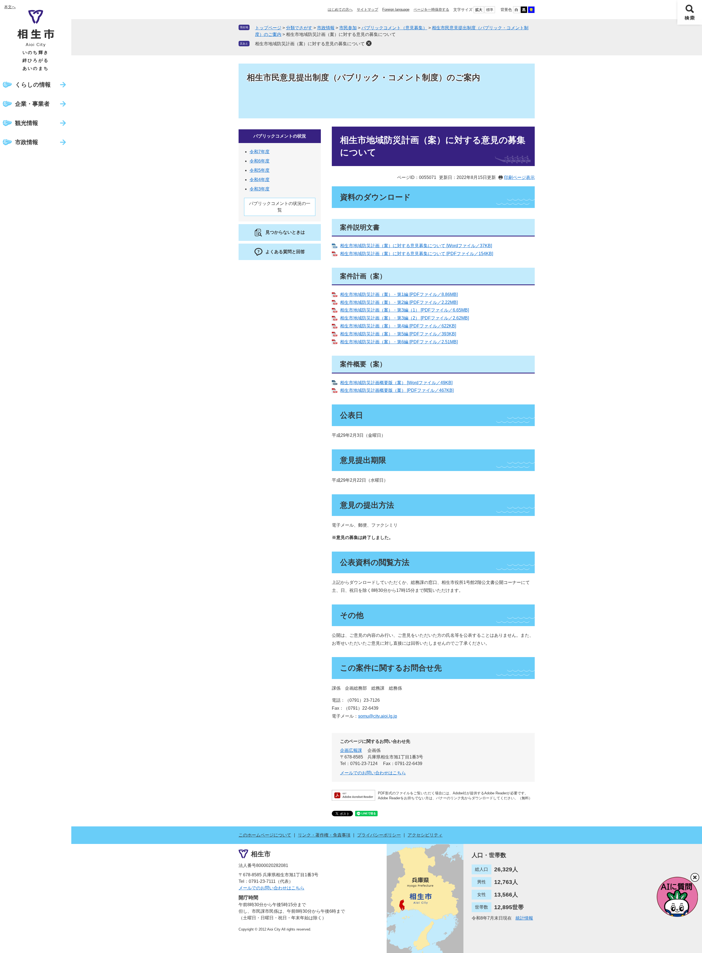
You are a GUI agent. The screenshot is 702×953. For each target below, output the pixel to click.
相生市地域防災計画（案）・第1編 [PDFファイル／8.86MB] (399, 294)
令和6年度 (260, 161)
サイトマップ (367, 9)
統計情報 (524, 918)
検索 (689, 12)
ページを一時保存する (431, 9)
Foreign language (395, 9)
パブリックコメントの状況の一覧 (279, 206)
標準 (489, 10)
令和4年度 (260, 179)
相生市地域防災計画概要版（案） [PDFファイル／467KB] (397, 390)
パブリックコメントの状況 (279, 136)
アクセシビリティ (425, 835)
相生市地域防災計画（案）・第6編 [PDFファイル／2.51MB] (399, 341)
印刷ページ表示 (519, 177)
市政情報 (26, 142)
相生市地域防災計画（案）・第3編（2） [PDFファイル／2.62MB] (404, 318)
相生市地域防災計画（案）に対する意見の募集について (310, 43)
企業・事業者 (32, 104)
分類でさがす (299, 27)
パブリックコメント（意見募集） (394, 27)
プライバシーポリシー (379, 835)
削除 (369, 43)
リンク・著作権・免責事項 (324, 835)
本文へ (10, 7)
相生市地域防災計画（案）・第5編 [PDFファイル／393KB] (398, 334)
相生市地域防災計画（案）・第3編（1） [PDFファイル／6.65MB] (404, 310)
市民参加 (348, 27)
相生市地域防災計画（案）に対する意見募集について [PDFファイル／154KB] (416, 253)
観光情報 (26, 123)
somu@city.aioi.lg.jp (377, 716)
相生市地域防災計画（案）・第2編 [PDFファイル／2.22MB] (399, 302)
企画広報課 (351, 750)
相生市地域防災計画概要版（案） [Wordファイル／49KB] (396, 382)
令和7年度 (260, 151)
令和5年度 (260, 170)
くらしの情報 (33, 84)
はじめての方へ (340, 9)
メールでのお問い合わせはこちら (373, 773)
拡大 (478, 10)
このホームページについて (265, 835)
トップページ (268, 27)
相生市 (261, 854)
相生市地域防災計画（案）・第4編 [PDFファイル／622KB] (398, 326)
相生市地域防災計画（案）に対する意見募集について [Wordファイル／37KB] (416, 245)
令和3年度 (260, 189)
